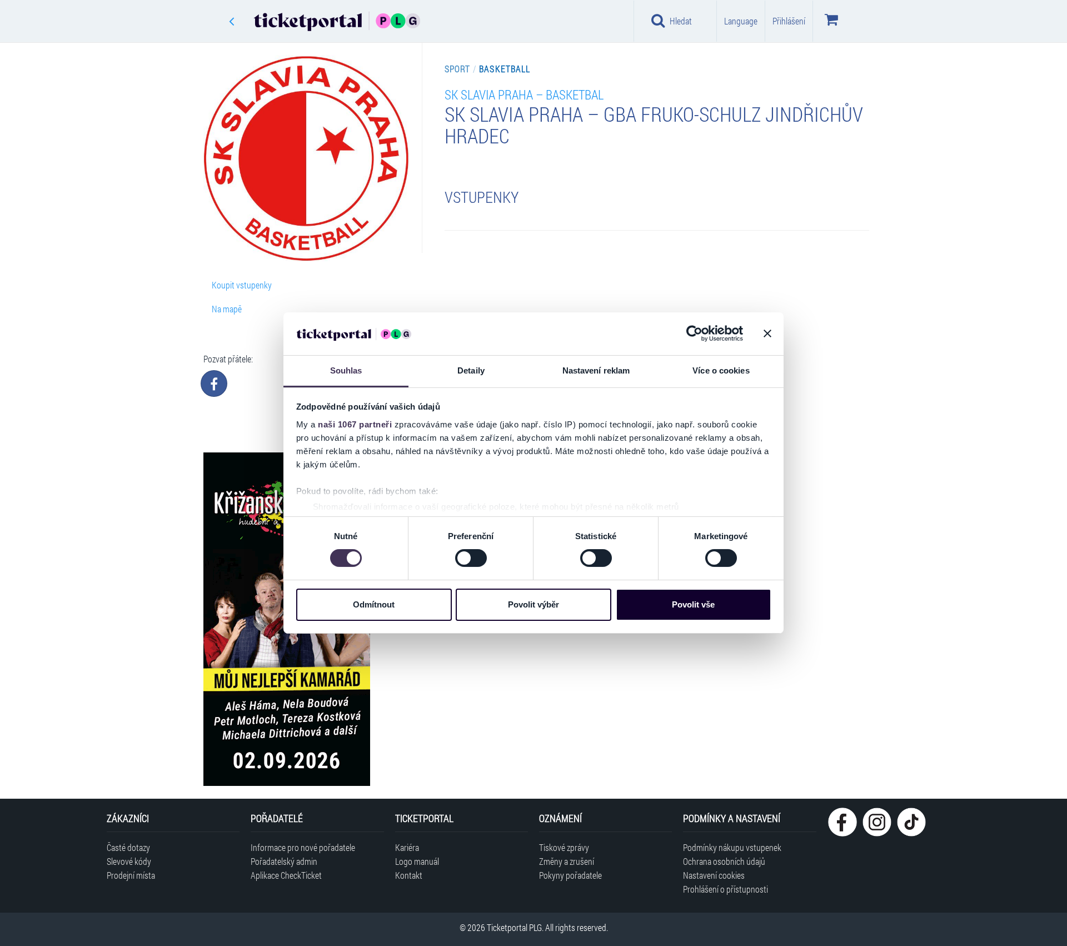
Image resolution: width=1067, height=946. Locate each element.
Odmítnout (374, 604)
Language (740, 21)
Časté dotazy (128, 847)
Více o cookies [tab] (720, 370)
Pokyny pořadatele (570, 875)
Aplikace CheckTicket (286, 875)
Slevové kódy (129, 861)
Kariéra (407, 847)
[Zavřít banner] (767, 333)
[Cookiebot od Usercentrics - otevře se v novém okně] (694, 333)
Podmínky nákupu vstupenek (732, 847)
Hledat (681, 21)
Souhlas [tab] (346, 370)
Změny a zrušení (566, 861)
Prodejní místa (131, 875)
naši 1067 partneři (355, 424)
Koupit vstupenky (242, 285)
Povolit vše (693, 604)
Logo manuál (417, 861)
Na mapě (227, 309)
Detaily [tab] (471, 370)
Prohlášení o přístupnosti (725, 889)
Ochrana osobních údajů (724, 861)
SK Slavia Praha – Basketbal (524, 94)
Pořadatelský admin (284, 861)
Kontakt (408, 875)
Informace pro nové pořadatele (303, 847)
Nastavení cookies (714, 875)
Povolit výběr (533, 604)
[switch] (471, 558)
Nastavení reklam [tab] (596, 370)
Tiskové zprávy (564, 847)
